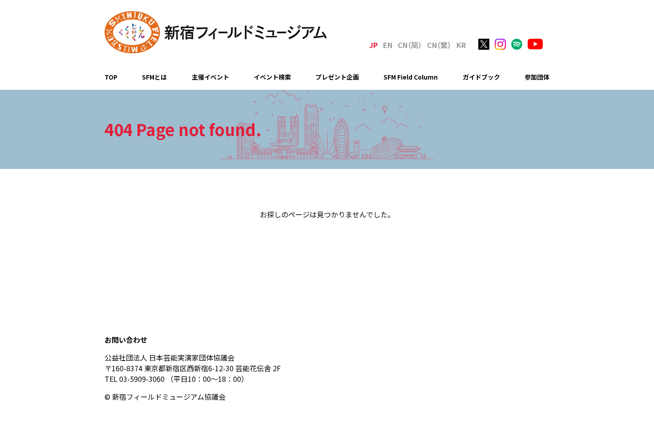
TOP (111, 76)
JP (373, 45)
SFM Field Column (411, 76)
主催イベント (210, 76)
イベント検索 (272, 76)
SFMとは (154, 76)
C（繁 (439, 45)
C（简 (410, 45)
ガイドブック (481, 76)
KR (461, 45)
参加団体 (537, 76)
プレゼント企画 (337, 76)
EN (387, 45)
